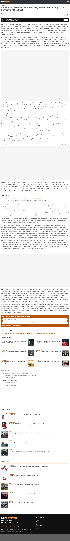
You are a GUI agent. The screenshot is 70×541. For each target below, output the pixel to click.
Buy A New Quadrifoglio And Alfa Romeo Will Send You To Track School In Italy (29, 433)
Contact (37, 520)
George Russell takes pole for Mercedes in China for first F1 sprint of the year (13, 342)
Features (11, 492)
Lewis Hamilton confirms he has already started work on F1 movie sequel (48, 342)
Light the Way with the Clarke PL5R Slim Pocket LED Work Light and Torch (28, 414)
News (10, 431)
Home (2, 5)
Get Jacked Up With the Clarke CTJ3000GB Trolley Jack (23, 475)
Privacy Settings (39, 525)
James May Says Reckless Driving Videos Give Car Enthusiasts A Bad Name (29, 442)
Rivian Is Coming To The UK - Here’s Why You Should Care (24, 484)
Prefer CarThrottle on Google (12, 19)
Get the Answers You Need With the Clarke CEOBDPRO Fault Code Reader (28, 466)
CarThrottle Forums (5, 13)
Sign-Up (37, 528)
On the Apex (13, 373)
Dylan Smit (7, 373)
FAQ (36, 521)
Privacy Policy (25, 325)
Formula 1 (4, 340)
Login (37, 526)
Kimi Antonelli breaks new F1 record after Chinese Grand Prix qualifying (26, 200)
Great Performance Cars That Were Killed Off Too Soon (23, 502)
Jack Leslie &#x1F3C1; (22, 373)
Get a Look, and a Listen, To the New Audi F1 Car (48, 351)
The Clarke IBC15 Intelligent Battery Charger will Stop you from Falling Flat (28, 423)
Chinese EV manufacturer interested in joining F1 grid (14, 352)
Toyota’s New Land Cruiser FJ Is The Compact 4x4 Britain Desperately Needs (29, 451)
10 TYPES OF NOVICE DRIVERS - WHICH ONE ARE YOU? (17, 333)
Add (66, 20)
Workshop (12, 413)
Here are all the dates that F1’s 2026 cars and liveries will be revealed (47, 362)
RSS (36, 524)
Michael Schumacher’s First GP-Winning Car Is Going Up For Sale (13, 362)
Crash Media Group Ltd (9, 527)
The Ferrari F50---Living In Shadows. (46, 333)
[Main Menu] (68, 2)
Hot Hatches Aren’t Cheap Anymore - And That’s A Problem (24, 493)
